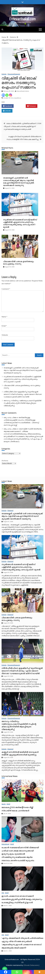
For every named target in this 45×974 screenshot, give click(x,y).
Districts (4, 74)
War (3, 892)
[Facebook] (3, 95)
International (5, 844)
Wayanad (10, 510)
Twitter (20, 106)
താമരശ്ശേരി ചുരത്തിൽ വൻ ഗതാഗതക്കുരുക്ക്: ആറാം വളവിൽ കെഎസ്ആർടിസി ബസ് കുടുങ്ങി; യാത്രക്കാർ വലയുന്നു (18, 181)
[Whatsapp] (6, 95)
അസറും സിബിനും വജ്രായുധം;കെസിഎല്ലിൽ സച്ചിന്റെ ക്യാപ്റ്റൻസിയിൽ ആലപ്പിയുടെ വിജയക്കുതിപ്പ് (22, 403)
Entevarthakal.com (22, 19)
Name (4, 317)
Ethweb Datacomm (31, 965)
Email (4, 326)
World (8, 804)
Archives (5, 461)
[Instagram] (10, 95)
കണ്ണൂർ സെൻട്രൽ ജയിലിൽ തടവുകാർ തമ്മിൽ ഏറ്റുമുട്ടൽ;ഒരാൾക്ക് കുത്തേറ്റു (20, 753)
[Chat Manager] (4, 969)
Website (5, 335)
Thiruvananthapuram (13, 74)
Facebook (8, 106)
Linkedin (7, 111)
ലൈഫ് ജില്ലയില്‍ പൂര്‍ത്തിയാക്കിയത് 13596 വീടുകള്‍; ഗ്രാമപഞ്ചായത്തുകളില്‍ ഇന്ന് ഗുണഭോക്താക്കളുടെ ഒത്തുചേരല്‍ (22, 126)
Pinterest (32, 106)
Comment (6, 289)
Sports (4, 804)
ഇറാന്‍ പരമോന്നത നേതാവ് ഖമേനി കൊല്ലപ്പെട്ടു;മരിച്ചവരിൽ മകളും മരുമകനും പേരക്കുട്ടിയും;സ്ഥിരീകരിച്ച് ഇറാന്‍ (22, 899)
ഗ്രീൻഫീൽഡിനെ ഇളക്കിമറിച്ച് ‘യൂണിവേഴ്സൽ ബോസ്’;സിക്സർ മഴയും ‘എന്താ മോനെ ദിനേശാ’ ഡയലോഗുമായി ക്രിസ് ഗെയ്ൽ (23, 394)
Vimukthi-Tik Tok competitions (12, 98)
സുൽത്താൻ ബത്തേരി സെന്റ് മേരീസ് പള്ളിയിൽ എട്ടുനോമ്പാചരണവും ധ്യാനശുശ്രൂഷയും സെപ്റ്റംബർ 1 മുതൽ (20, 223)
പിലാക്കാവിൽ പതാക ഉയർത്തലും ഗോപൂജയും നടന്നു (18, 262)
